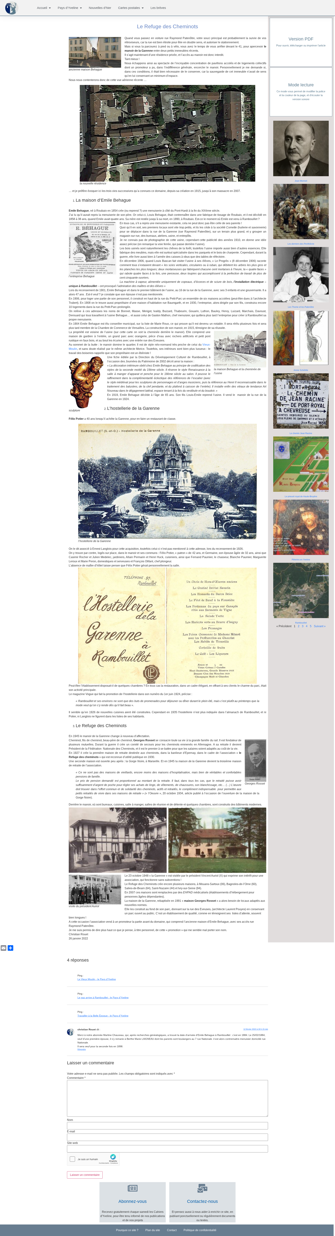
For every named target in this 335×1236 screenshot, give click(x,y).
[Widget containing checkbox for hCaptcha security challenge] (93, 1159)
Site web (72, 1143)
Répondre (81, 1049)
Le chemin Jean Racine (301, 433)
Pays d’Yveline (68, 8)
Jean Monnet (301, 181)
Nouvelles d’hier (100, 8)
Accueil (42, 8)
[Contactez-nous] (202, 1188)
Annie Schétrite (301, 370)
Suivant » (320, 626)
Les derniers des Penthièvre (301, 244)
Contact (172, 1230)
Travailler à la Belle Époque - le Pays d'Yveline (102, 1015)
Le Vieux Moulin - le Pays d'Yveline (96, 979)
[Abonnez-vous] (132, 1188)
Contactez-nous (202, 1201)
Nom (70, 1120)
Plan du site (152, 1230)
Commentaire (76, 1078)
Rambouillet (301, 623)
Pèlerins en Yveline (301, 559)
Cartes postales (129, 8)
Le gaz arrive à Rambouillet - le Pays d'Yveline (103, 997)
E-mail (71, 1131)
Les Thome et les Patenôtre (301, 307)
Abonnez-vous (132, 1201)
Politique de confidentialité (200, 1230)
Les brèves (158, 8)
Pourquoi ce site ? (127, 1230)
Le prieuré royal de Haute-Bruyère (301, 496)
